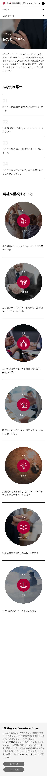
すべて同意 (14, 764)
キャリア (6, 9)
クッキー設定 (14, 770)
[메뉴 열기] (43, 3)
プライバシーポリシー (28, 754)
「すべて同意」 (8, 742)
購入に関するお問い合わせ (28, 3)
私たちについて (8, 16)
